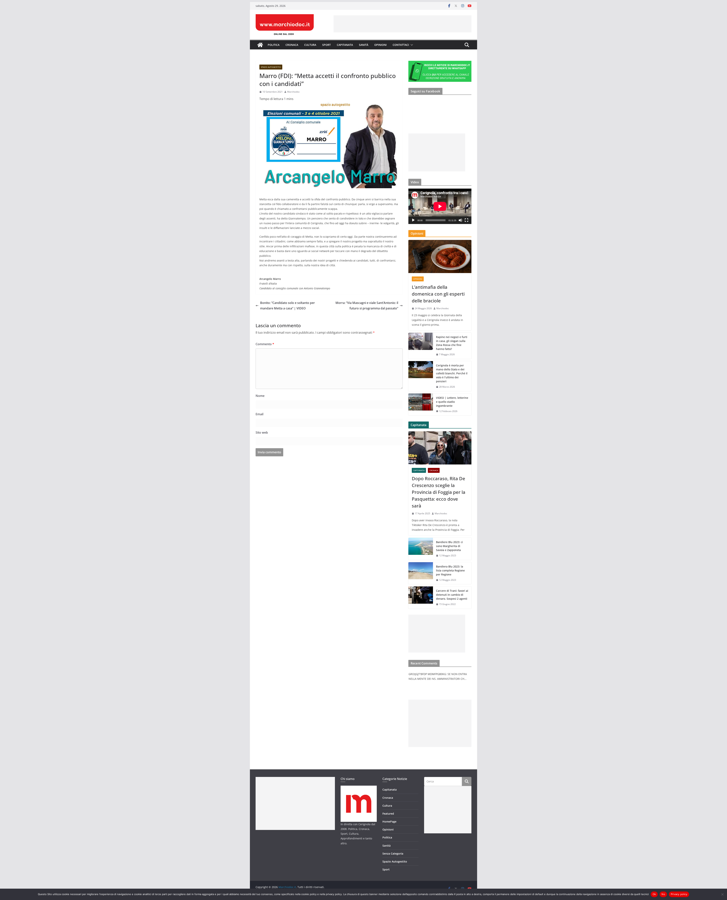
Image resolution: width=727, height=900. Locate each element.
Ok (654, 894)
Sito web (262, 432)
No (663, 894)
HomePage (389, 821)
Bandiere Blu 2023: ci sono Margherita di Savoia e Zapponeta (449, 546)
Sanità (363, 45)
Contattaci (401, 45)
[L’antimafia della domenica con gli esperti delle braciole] (439, 256)
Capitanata (345, 45)
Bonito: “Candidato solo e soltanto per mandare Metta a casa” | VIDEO (287, 305)
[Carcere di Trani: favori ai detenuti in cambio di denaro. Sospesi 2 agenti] (420, 597)
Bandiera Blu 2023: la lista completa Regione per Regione (450, 570)
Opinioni (380, 45)
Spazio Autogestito (271, 67)
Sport (326, 45)
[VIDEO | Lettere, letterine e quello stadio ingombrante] (420, 404)
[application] (439, 206)
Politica (273, 45)
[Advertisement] (402, 23)
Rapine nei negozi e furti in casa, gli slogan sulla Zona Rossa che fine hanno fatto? (451, 343)
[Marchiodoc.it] (260, 44)
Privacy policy (679, 894)
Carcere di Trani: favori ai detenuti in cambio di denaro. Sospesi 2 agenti (452, 594)
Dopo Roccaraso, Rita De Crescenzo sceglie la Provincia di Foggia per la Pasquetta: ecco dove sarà (438, 492)
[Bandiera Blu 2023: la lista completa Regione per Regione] (420, 573)
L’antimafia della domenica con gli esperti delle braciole (438, 294)
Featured (388, 813)
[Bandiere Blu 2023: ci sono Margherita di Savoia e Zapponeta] (420, 549)
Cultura (310, 45)
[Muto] (460, 220)
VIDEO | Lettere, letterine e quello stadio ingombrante (452, 401)
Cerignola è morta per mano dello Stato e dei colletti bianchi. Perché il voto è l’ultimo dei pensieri (451, 373)
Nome (260, 396)
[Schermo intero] (466, 220)
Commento (265, 344)
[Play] (413, 220)
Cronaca (291, 45)
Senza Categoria (392, 853)
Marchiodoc (293, 91)
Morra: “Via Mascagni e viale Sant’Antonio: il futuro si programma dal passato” (366, 305)
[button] (411, 45)
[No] (722, 894)
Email (259, 414)
